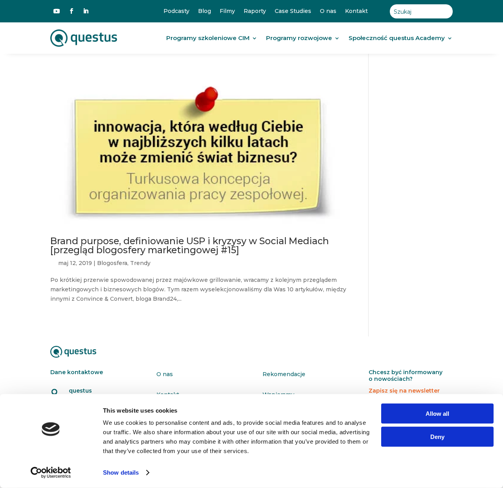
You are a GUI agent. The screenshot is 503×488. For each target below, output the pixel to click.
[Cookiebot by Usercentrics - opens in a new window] (51, 473)
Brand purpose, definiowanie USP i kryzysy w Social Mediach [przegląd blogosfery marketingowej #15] (189, 245)
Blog (204, 11)
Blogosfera (112, 263)
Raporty (255, 11)
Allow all (437, 413)
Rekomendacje (284, 374)
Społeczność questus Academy (397, 38)
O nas (328, 11)
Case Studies (293, 11)
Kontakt (356, 11)
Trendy (140, 263)
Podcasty (176, 11)
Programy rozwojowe (299, 38)
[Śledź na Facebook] (71, 10)
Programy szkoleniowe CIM (208, 38)
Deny (437, 436)
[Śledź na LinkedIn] (85, 10)
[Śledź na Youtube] (56, 11)
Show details (121, 472)
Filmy (227, 11)
